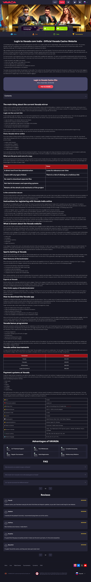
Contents (35, 565)
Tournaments (26, 565)
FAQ (41, 565)
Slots (6, 565)
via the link (68, 406)
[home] (9, 2)
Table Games (17, 565)
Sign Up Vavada (45, 86)
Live (11, 565)
